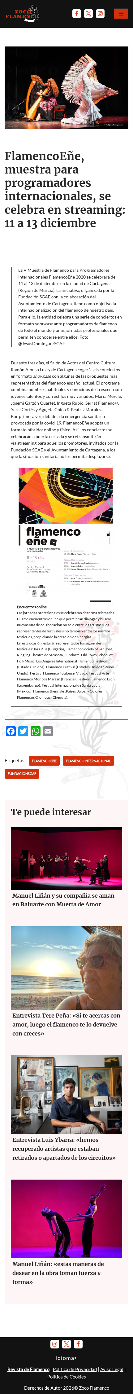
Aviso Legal (111, 1369)
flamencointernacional (88, 761)
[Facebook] (76, 13)
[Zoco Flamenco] (23, 13)
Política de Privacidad (75, 1369)
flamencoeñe (44, 761)
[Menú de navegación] (121, 13)
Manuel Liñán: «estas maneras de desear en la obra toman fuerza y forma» (58, 1273)
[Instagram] (100, 13)
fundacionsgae (22, 774)
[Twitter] (88, 13)
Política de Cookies (66, 1376)
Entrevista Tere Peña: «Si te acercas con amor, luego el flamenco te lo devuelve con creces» (66, 1024)
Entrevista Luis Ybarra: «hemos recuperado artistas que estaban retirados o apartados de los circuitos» (64, 1148)
